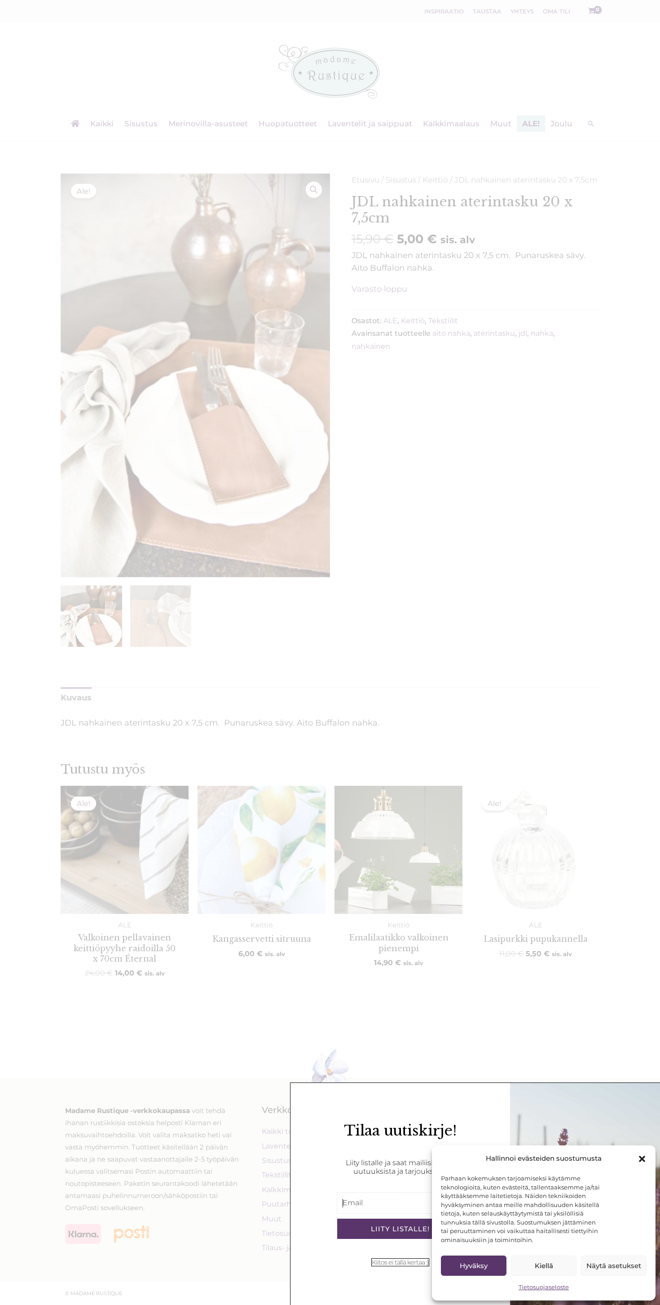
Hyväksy (474, 1265)
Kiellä (544, 1265)
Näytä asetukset (613, 1265)
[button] (642, 1158)
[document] (330, 652)
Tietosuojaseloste (544, 1287)
